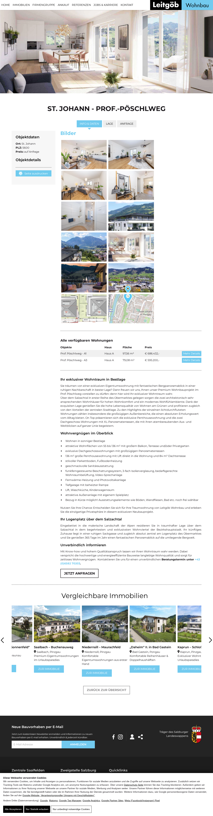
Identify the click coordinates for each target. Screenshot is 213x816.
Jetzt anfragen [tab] (79, 573)
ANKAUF (63, 4)
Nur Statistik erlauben (37, 809)
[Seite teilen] (140, 736)
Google (44, 800)
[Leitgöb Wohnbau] (181, 5)
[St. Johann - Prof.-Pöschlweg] (84, 154)
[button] (103, 86)
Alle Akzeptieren (13, 809)
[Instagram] (120, 736)
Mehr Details (191, 353)
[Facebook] (113, 736)
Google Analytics (91, 800)
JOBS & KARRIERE (106, 4)
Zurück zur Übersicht (106, 690)
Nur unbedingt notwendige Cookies (71, 809)
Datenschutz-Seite (133, 785)
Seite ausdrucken (36, 173)
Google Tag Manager (70, 800)
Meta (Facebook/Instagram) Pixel (142, 800)
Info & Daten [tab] (89, 123)
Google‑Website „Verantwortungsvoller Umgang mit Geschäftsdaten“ (58, 795)
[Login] (132, 736)
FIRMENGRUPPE (43, 4)
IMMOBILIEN (21, 4)
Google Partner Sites (112, 800)
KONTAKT (127, 4)
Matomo (53, 800)
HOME (5, 4)
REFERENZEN (81, 4)
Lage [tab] (109, 123)
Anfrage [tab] (126, 123)
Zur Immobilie (26, 669)
